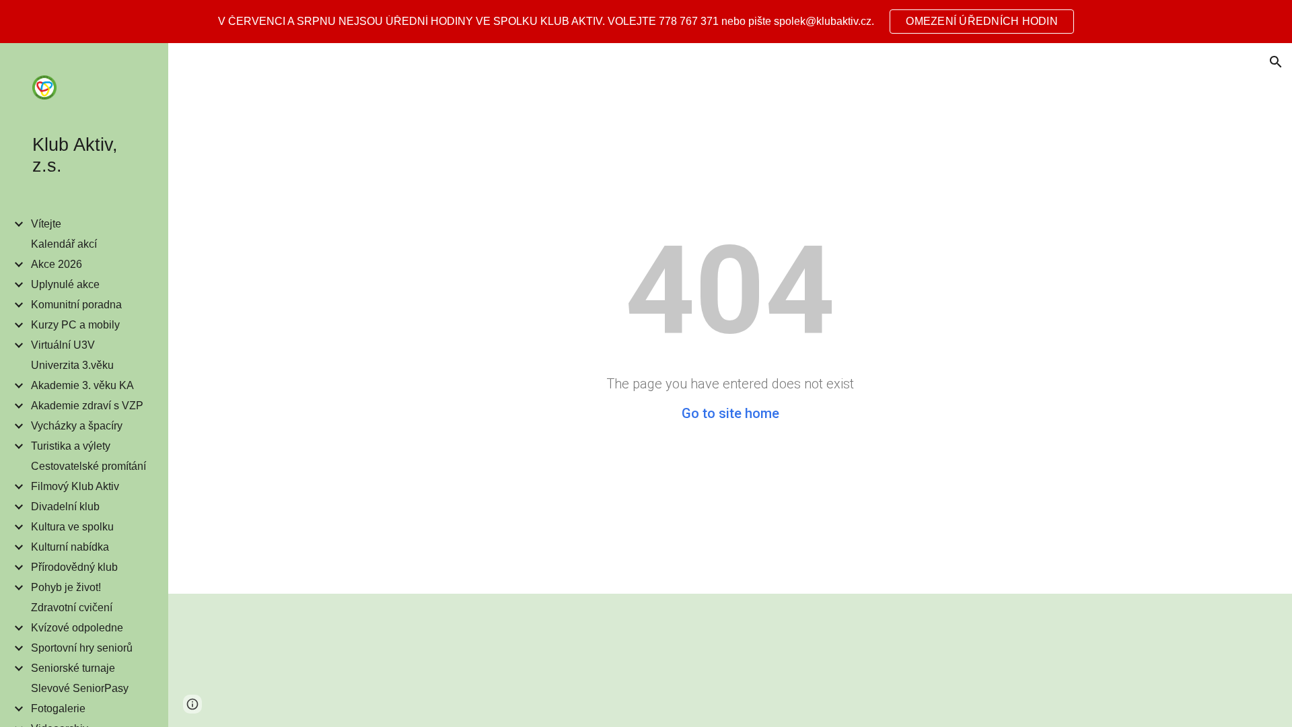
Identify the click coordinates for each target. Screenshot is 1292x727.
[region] (646, 21)
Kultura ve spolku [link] (72, 526)
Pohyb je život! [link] (66, 587)
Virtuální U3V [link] (63, 345)
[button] (1276, 62)
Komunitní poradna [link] (76, 304)
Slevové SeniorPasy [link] (80, 688)
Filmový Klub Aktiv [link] (75, 486)
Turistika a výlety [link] (70, 446)
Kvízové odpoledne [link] (77, 627)
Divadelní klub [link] (65, 506)
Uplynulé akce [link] (65, 284)
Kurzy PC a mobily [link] (75, 325)
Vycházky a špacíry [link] (76, 425)
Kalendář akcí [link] (64, 244)
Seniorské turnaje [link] (73, 668)
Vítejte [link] (46, 224)
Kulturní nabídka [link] (70, 547)
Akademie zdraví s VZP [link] (87, 405)
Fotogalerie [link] (58, 708)
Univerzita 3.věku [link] (72, 365)
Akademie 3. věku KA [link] (82, 385)
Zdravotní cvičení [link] (71, 607)
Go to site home (730, 413)
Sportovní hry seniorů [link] (82, 648)
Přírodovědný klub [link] (74, 567)
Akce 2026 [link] (56, 264)
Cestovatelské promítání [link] (88, 466)
